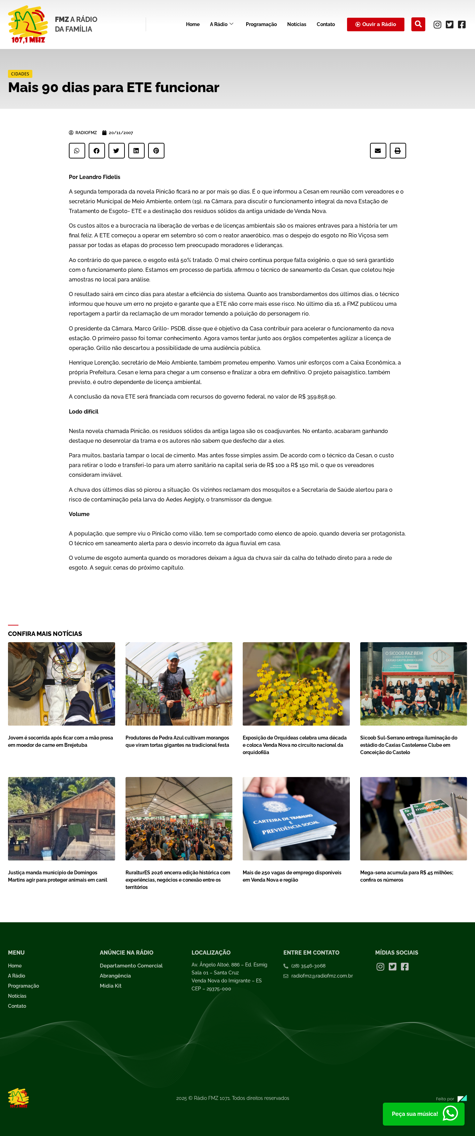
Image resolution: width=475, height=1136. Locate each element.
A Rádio (218, 24)
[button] (418, 24)
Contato (326, 24)
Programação (261, 24)
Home (193, 24)
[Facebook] (462, 24)
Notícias (296, 24)
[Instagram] (437, 24)
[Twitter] (449, 24)
